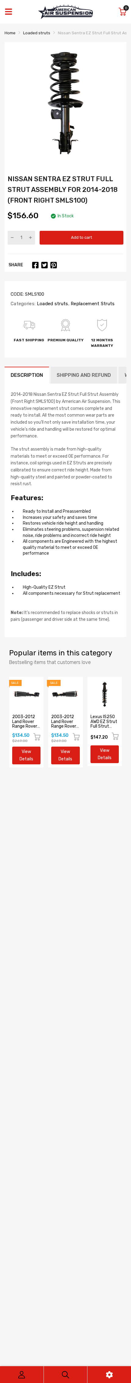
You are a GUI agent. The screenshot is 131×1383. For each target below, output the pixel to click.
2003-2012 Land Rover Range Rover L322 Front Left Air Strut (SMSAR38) (64, 728)
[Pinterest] (53, 265)
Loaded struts (51, 303)
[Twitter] (44, 265)
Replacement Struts (92, 303)
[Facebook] (35, 265)
